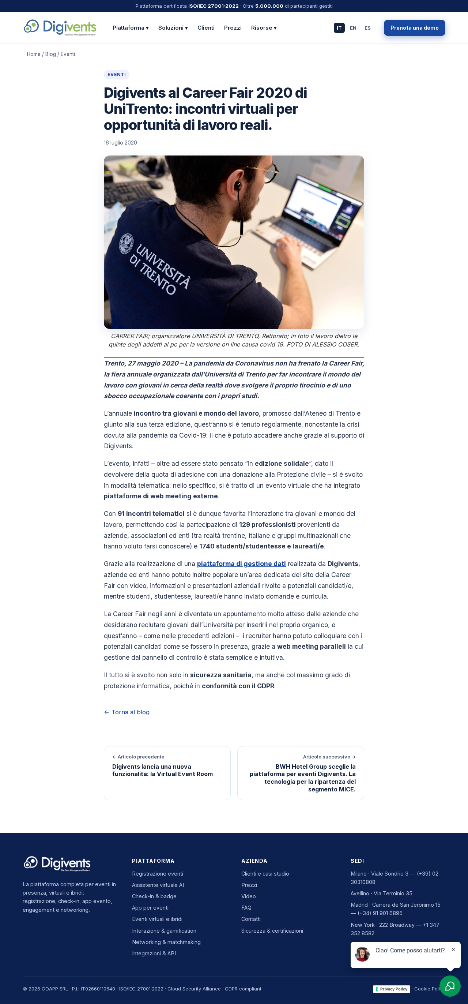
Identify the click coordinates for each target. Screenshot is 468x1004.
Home (34, 54)
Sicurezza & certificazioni (272, 931)
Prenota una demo (414, 28)
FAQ (246, 907)
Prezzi (233, 27)
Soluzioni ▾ (173, 27)
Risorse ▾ (264, 27)
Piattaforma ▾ (131, 27)
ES (368, 27)
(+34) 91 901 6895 (380, 913)
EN (353, 27)
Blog (50, 54)
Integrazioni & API (154, 953)
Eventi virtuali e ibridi (157, 919)
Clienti (206, 27)
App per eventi (150, 907)
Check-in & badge (154, 896)
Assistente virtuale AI (158, 885)
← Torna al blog (127, 712)
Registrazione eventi (157, 873)
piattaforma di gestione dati (241, 563)
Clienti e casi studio (265, 873)
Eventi (116, 74)
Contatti (251, 919)
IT (339, 27)
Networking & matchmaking (166, 942)
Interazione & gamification (164, 931)
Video (248, 896)
